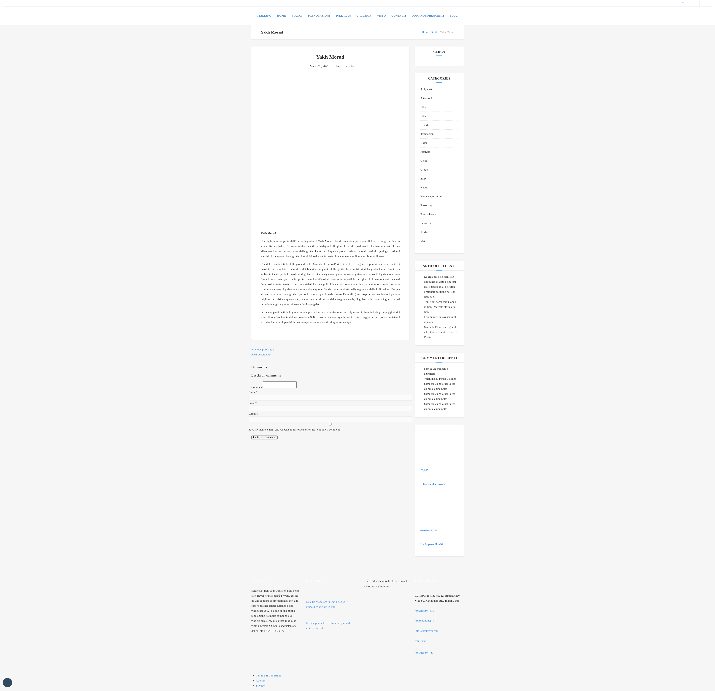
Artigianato (426, 89)
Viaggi (297, 15)
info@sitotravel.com (426, 630)
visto (381, 15)
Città (423, 116)
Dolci (423, 142)
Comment (257, 387)
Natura (424, 187)
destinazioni (427, 133)
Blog (454, 15)
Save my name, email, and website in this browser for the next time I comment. (295, 429)
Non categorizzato (431, 196)
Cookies (261, 680)
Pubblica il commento (264, 437)
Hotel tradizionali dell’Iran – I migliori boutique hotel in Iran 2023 (440, 291)
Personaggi (426, 205)
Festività (425, 151)
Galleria (363, 15)
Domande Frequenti (428, 15)
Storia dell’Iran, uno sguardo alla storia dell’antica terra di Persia (440, 332)
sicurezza (425, 223)
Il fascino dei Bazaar (433, 483)
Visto (423, 241)
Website (253, 413)
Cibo (423, 107)
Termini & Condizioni (269, 675)
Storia (423, 232)
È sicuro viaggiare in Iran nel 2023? (327, 601)
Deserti (424, 124)
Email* (253, 402)
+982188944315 (424, 610)
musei (423, 178)
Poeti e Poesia (428, 214)
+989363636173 (424, 620)
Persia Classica (447, 378)
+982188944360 (424, 652)
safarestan (420, 640)
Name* (253, 392)
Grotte (434, 32)
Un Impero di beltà (432, 544)
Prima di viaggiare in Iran (321, 606)
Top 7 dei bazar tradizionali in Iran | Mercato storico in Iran (440, 306)
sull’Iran (343, 15)
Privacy (260, 685)
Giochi (424, 160)
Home (281, 15)
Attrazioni (426, 98)
